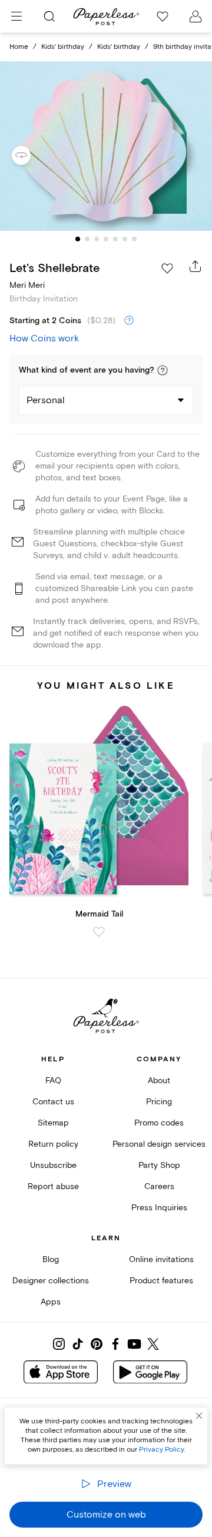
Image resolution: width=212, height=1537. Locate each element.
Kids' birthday (62, 46)
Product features (161, 1281)
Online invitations (161, 1259)
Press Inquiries (159, 1208)
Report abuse (53, 1186)
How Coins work (44, 338)
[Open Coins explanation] (129, 321)
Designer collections (50, 1281)
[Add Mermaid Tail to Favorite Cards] (99, 932)
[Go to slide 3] (96, 239)
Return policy (53, 1144)
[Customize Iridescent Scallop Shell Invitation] (106, 146)
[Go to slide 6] (124, 239)
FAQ (53, 1080)
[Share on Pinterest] (97, 1344)
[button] (162, 370)
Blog (50, 1259)
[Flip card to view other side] (30, 155)
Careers (159, 1186)
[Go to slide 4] (106, 239)
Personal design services (159, 1144)
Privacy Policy (161, 1449)
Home (18, 46)
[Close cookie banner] (199, 1416)
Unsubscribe (53, 1165)
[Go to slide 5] (115, 239)
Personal (45, 400)
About (159, 1080)
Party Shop (159, 1165)
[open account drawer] (195, 16)
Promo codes (159, 1123)
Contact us (53, 1102)
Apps (51, 1302)
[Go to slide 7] (134, 239)
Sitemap (53, 1123)
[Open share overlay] (195, 266)
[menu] (16, 16)
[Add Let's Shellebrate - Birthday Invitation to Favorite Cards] (167, 268)
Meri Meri (27, 285)
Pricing (159, 1102)
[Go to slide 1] (77, 239)
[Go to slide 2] (87, 239)
